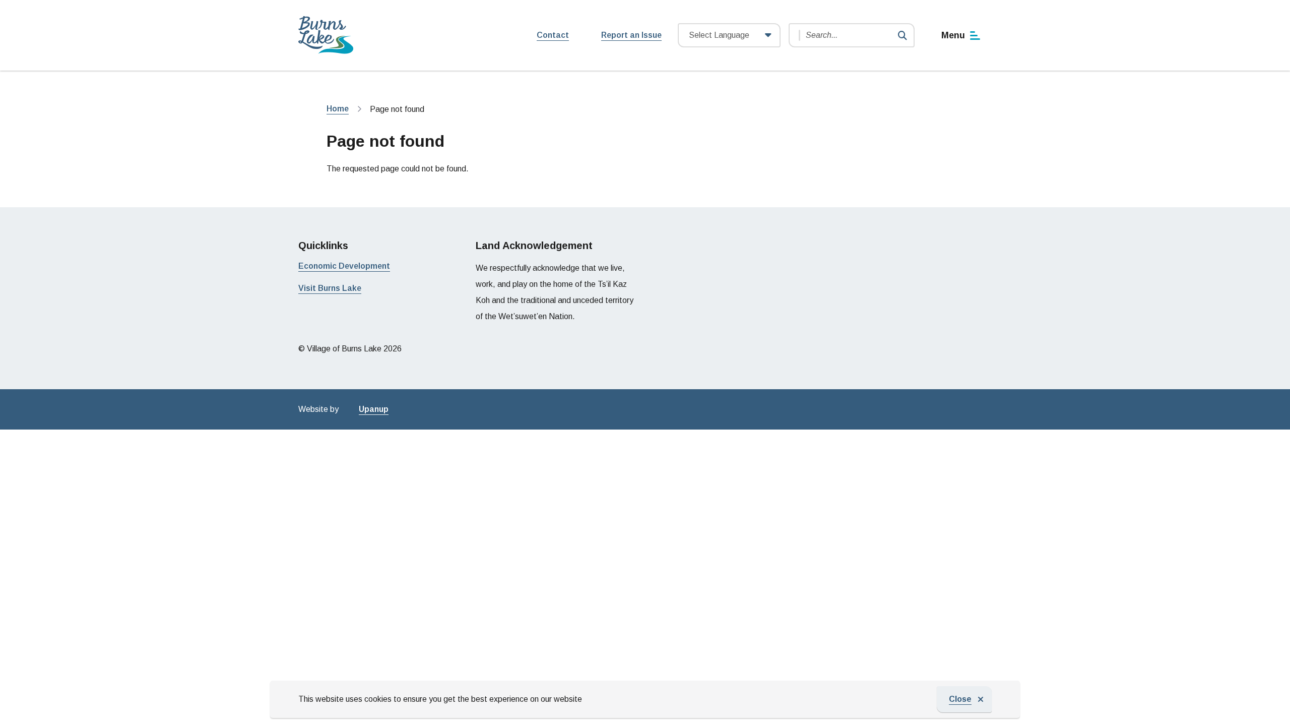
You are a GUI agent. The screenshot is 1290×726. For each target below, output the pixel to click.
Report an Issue (631, 35)
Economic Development (344, 266)
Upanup (374, 409)
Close (960, 699)
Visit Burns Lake (329, 288)
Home (338, 108)
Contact (553, 35)
